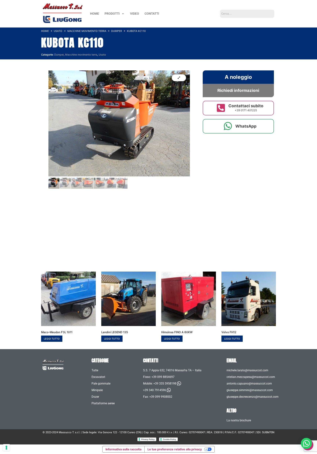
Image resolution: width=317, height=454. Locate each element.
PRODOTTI (112, 13)
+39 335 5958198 (164, 383)
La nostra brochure (239, 420)
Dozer (95, 396)
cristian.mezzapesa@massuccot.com (251, 377)
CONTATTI (152, 13)
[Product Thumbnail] (179, 77)
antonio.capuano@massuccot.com (249, 383)
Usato (58, 30)
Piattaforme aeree (103, 403)
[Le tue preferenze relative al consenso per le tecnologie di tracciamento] (6, 447)
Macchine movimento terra (86, 30)
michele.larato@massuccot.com (247, 370)
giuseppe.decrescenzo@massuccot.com (252, 396)
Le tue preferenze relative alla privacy (174, 449)
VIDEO (134, 13)
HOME (94, 13)
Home (45, 30)
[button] (114, 13)
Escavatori (98, 377)
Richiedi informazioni (238, 90)
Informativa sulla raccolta (123, 449)
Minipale (97, 390)
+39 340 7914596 (154, 390)
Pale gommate (101, 383)
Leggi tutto (52, 338)
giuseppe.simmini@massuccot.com (250, 390)
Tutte (95, 370)
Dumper (116, 30)
